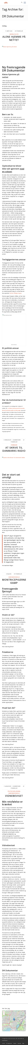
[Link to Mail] (25, 1042)
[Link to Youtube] (21, 1042)
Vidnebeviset (14, 795)
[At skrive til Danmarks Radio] (14, 465)
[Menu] (24, 2)
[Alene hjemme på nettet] (14, 55)
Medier (12, 34)
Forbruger (14, 445)
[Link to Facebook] (19, 1042)
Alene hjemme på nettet (14, 38)
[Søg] (21, 2)
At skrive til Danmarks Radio (14, 449)
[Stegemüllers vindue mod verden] (11, 2)
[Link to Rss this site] (23, 1042)
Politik (16, 34)
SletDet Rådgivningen (16, 293)
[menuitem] (21, 2)
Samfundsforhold (14, 577)
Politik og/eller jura (14, 791)
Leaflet (12, 1030)
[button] (14, 1019)
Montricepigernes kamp (15, 581)
